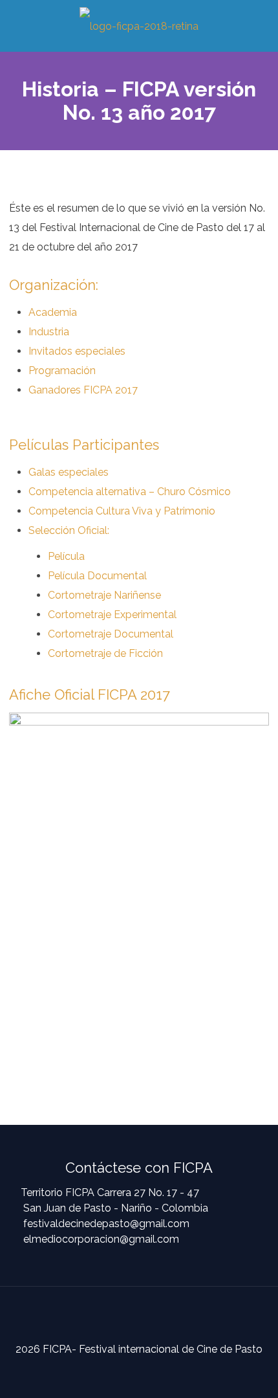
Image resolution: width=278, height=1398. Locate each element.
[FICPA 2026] (139, 25)
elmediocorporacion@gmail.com (101, 1239)
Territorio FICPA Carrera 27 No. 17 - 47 (110, 1192)
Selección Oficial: (68, 530)
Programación (62, 370)
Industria (48, 332)
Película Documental (97, 576)
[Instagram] (150, 1374)
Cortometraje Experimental (112, 614)
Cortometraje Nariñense (104, 595)
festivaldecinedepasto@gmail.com (106, 1223)
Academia (52, 312)
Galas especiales (68, 472)
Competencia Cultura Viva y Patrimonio (121, 511)
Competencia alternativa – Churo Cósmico (129, 491)
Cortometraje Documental (110, 634)
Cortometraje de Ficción (105, 653)
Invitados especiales (76, 351)
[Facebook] (128, 1374)
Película (66, 556)
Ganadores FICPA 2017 (83, 390)
